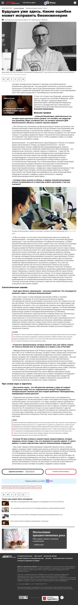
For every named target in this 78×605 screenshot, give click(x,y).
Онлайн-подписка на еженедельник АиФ (30, 558)
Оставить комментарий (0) (60, 471)
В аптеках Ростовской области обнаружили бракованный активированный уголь (37, 514)
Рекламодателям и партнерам (63, 558)
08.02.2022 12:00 (7, 8)
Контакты (48, 558)
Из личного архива (20, 74)
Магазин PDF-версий (49, 556)
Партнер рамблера (35, 597)
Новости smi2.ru (8, 550)
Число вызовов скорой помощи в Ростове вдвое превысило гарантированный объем (38, 508)
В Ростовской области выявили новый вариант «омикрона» (30, 521)
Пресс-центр (38, 556)
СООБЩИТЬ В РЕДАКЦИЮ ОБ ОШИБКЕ (28, 560)
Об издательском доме (24, 556)
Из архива (72, 231)
